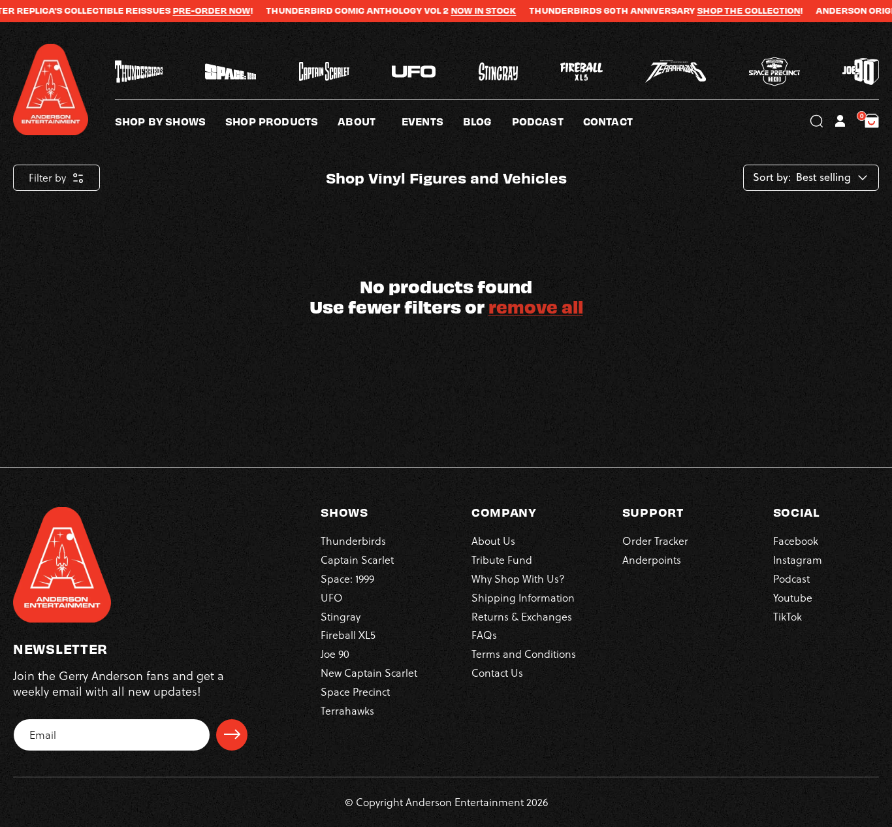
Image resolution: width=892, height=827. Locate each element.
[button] (370, 121)
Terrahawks (347, 709)
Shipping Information (523, 596)
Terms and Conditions (523, 652)
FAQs (484, 634)
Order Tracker (655, 540)
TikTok (787, 615)
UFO (332, 596)
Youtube (792, 596)
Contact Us (497, 671)
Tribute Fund (501, 558)
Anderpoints (651, 558)
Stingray (340, 615)
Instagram (797, 558)
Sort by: (772, 177)
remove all (535, 306)
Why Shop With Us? (518, 577)
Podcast (791, 577)
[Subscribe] (231, 734)
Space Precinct (355, 690)
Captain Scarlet (357, 558)
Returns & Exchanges (521, 615)
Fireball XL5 (348, 634)
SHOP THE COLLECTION (725, 10)
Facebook (795, 540)
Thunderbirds (353, 540)
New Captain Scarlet (369, 671)
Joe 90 (335, 652)
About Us (493, 540)
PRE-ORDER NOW (188, 10)
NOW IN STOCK (460, 10)
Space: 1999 (347, 577)
